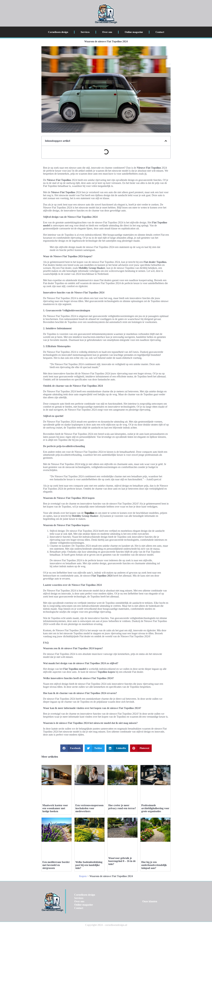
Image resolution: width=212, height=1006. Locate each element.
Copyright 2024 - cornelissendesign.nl (106, 925)
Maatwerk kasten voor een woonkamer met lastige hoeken (55, 808)
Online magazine (134, 32)
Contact (160, 32)
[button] (165, 141)
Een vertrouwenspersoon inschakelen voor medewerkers (89, 808)
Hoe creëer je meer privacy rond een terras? (122, 807)
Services (85, 32)
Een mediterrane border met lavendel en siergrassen (56, 865)
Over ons (107, 32)
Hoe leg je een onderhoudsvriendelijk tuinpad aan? (154, 865)
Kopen (83, 876)
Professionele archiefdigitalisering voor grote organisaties (155, 808)
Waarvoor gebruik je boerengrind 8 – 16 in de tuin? (122, 861)
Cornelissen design (58, 32)
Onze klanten (149, 901)
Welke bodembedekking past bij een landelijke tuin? (88, 865)
